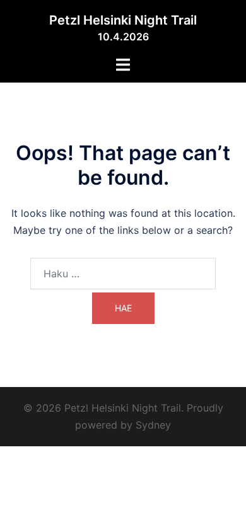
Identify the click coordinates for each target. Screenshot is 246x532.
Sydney (153, 425)
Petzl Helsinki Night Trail (123, 20)
